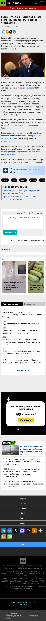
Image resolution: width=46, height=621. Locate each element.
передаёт (31, 87)
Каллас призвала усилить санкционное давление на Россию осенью (19, 331)
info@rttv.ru (34, 583)
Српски (23, 523)
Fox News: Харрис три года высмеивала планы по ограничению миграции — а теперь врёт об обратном (22, 461)
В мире (5, 180)
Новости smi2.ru (5, 249)
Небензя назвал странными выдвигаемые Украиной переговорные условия (21, 352)
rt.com (22, 571)
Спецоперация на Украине (23, 8)
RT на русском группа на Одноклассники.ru (34, 530)
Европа (23, 180)
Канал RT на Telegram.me (3, 530)
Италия (33, 180)
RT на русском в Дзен (40, 530)
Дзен (12, 172)
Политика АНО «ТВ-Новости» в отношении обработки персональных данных (23, 587)
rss (3, 536)
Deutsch (23, 503)
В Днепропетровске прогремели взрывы (20, 323)
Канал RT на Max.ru (22, 530)
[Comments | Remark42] (23, 227)
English (23, 498)
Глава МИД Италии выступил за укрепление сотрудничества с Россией (22, 191)
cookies (9, 618)
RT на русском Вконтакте (9, 530)
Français (23, 508)
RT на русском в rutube (28, 530)
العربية (23, 513)
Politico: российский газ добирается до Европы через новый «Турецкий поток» (31, 450)
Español (23, 518)
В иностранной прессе (9, 443)
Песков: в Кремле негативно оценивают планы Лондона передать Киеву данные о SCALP (21, 342)
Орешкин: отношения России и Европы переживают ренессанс (20, 197)
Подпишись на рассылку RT (9, 536)
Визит (14, 180)
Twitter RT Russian (15, 530)
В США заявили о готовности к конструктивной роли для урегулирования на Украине (22, 314)
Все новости (23, 370)
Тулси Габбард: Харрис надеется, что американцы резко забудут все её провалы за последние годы (22, 483)
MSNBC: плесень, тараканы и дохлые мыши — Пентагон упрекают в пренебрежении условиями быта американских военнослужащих (22, 473)
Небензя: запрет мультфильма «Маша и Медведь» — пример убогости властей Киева (22, 361)
